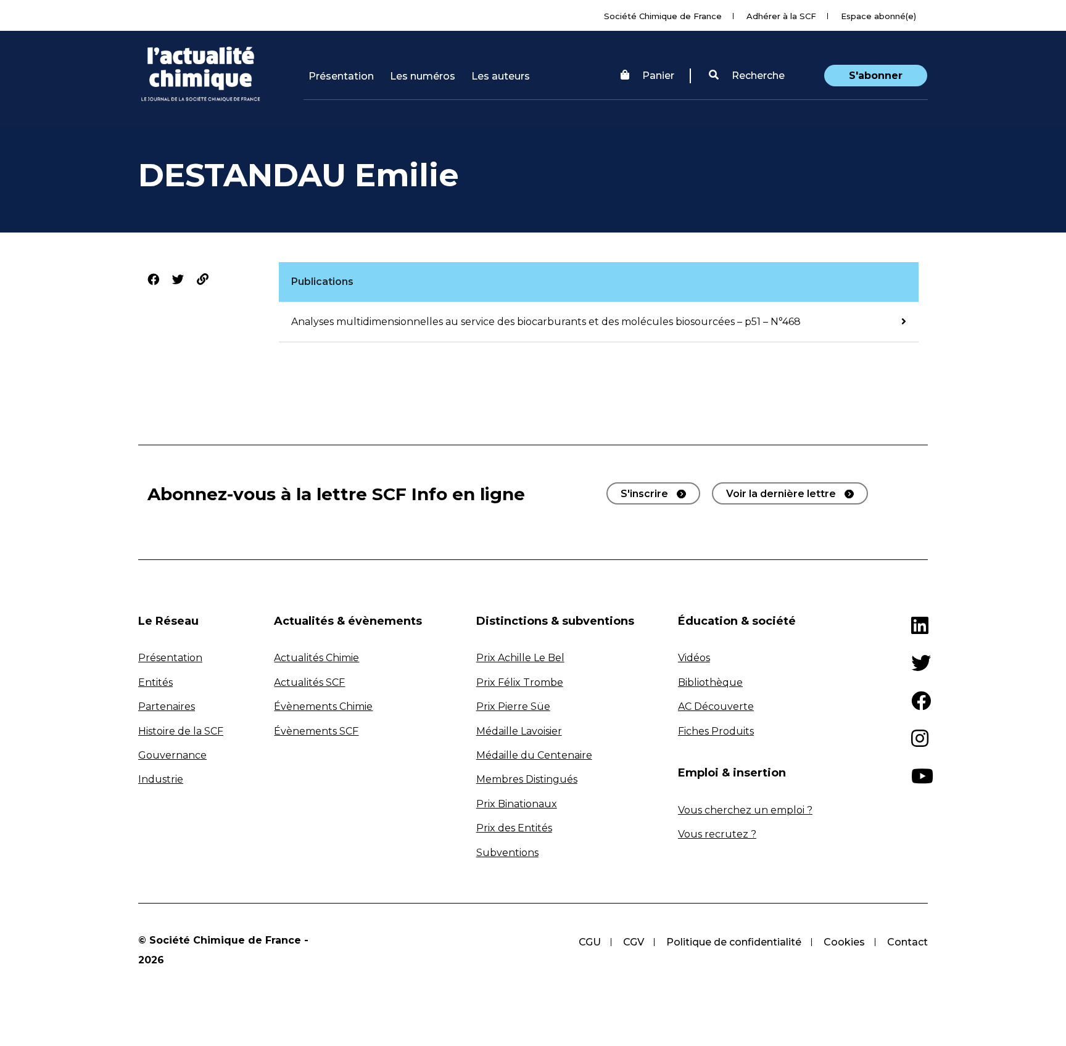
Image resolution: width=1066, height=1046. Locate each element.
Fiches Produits (716, 731)
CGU (590, 942)
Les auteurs (500, 76)
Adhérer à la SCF (781, 16)
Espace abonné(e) (878, 16)
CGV (633, 942)
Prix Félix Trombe (519, 682)
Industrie (160, 779)
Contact (907, 942)
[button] (747, 75)
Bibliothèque (710, 682)
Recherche (757, 75)
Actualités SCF (309, 682)
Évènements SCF (316, 731)
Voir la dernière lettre (781, 494)
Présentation (341, 76)
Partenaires (166, 706)
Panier (658, 75)
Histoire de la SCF (180, 731)
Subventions (507, 853)
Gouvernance (172, 755)
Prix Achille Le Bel (520, 658)
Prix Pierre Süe (513, 706)
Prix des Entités (514, 828)
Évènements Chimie (323, 706)
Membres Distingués (526, 779)
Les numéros (422, 76)
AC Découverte (716, 706)
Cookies (844, 942)
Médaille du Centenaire (534, 755)
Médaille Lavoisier (519, 731)
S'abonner (876, 75)
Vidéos (694, 658)
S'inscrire (644, 494)
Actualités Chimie (316, 658)
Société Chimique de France (663, 16)
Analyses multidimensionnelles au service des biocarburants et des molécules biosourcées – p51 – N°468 (546, 321)
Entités (155, 682)
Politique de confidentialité (733, 942)
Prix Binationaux (516, 804)
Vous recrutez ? (717, 834)
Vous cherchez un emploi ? (745, 810)
